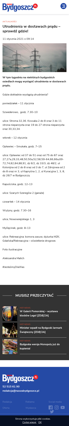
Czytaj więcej (29, 422)
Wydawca (30, 407)
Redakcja (7, 401)
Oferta (6, 407)
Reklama (29, 401)
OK (40, 422)
